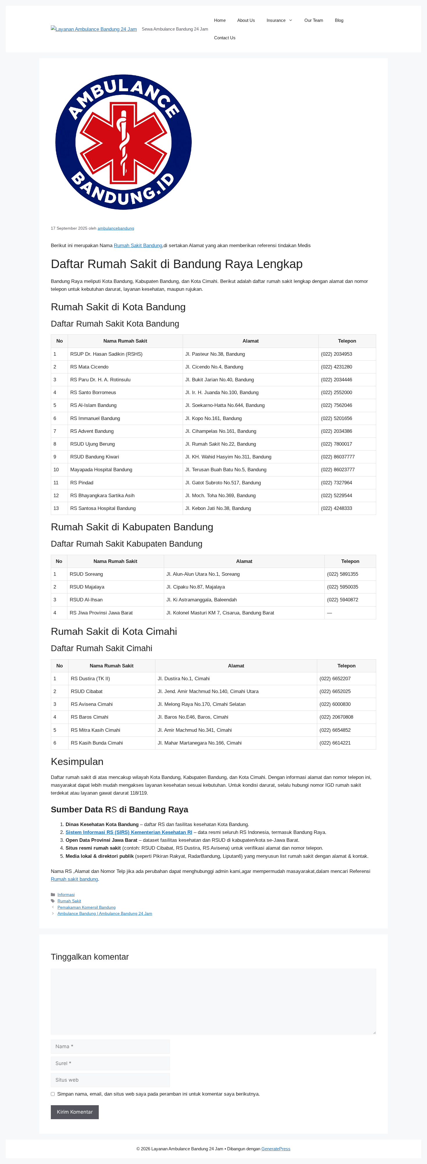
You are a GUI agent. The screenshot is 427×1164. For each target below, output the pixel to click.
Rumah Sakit (69, 901)
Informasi (66, 894)
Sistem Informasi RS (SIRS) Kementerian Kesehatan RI (129, 832)
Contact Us (225, 37)
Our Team (313, 20)
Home (220, 20)
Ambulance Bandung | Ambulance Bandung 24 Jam (105, 913)
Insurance (276, 20)
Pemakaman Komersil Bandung (87, 907)
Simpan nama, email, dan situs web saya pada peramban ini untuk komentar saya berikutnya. (158, 1094)
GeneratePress (275, 1148)
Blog (339, 20)
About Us (246, 20)
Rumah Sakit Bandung (138, 245)
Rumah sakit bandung (74, 879)
